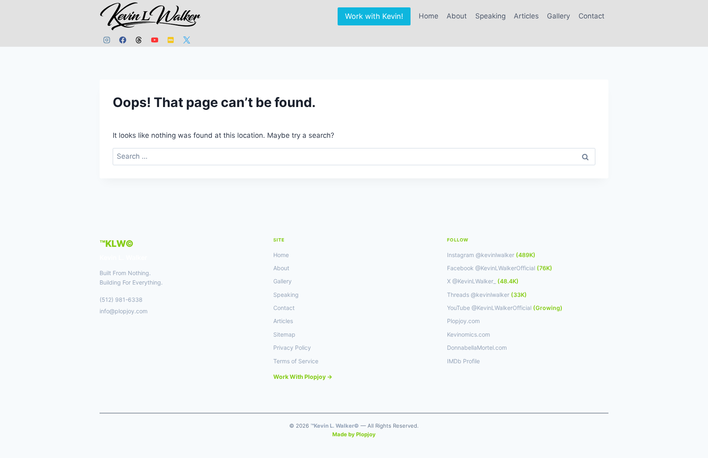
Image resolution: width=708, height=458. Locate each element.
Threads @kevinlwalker (487, 294)
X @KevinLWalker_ (483, 281)
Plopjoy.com (463, 320)
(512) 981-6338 (121, 299)
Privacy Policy (292, 347)
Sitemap (284, 334)
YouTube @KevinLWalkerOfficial (505, 307)
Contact (591, 16)
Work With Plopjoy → (302, 376)
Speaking (490, 16)
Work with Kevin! (374, 16)
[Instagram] (106, 40)
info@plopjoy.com (124, 311)
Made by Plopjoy (354, 434)
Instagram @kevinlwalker (491, 254)
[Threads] (138, 40)
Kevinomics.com (468, 334)
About (457, 16)
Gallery (558, 16)
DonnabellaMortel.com (477, 347)
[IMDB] (170, 40)
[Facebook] (122, 40)
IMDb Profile (463, 361)
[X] (186, 40)
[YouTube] (154, 40)
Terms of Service (295, 361)
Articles (526, 16)
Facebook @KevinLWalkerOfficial (499, 267)
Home (428, 16)
